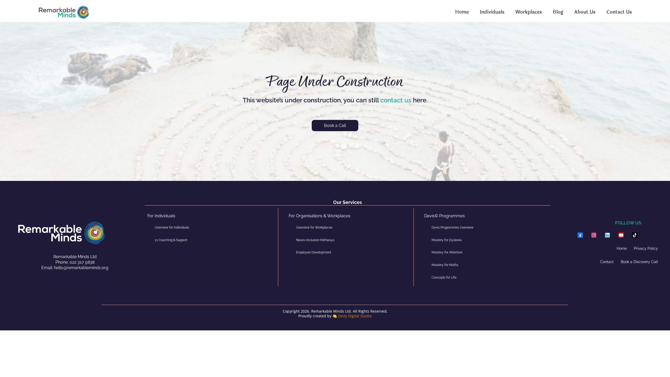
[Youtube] (621, 235)
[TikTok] (634, 235)
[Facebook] (580, 235)
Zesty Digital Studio (355, 315)
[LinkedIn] (607, 235)
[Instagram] (594, 235)
